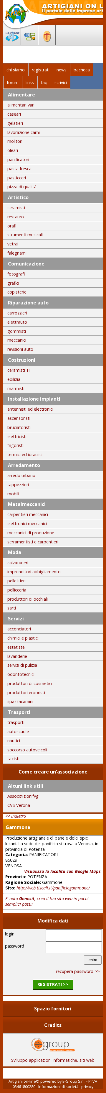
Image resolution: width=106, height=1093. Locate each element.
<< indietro (15, 816)
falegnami (16, 253)
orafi (11, 226)
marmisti (15, 388)
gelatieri (15, 123)
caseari (14, 114)
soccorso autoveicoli (27, 750)
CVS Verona (18, 805)
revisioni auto (20, 349)
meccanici (16, 340)
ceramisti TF (19, 370)
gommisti (16, 331)
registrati (40, 70)
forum (13, 82)
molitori (14, 141)
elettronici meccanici (27, 523)
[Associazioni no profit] (12, 43)
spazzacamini (20, 701)
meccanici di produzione (30, 532)
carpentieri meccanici (27, 514)
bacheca (82, 70)
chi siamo (15, 70)
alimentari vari (20, 105)
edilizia (13, 379)
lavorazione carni (23, 132)
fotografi (16, 274)
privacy (87, 1086)
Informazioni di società (58, 1086)
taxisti (13, 758)
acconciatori (19, 629)
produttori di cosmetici (29, 683)
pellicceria (16, 590)
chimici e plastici (23, 638)
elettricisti (16, 436)
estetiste (16, 647)
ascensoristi (18, 418)
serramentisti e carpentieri (32, 542)
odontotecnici (20, 674)
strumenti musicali (25, 234)
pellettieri (16, 581)
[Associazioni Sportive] (29, 43)
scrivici (60, 82)
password (14, 946)
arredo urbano (21, 475)
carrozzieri (17, 313)
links (30, 82)
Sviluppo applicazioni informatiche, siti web (53, 1060)
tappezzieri (18, 484)
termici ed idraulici (24, 454)
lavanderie (17, 656)
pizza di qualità (22, 186)
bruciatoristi (19, 427)
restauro (15, 216)
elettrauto (17, 322)
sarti (11, 608)
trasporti (15, 722)
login (9, 934)
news (62, 70)
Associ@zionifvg (23, 796)
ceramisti (16, 207)
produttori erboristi (26, 692)
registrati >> (52, 984)
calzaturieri (17, 563)
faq (44, 82)
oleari (12, 150)
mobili (13, 493)
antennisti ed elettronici (30, 409)
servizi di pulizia (22, 665)
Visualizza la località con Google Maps (62, 871)
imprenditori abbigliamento (34, 571)
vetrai (12, 244)
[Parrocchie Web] (47, 43)
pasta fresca (19, 168)
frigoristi (15, 445)
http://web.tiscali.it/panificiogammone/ (53, 888)
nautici (13, 740)
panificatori (18, 159)
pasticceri (16, 178)
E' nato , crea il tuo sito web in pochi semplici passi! (47, 901)
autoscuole (18, 731)
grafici (13, 283)
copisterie (16, 292)
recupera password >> (78, 971)
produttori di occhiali (27, 599)
